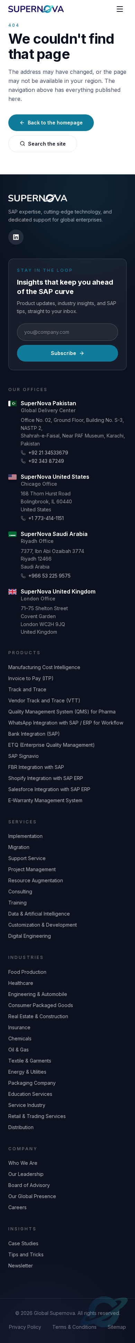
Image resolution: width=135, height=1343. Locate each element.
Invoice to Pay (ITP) (31, 678)
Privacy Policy (25, 1327)
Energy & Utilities (27, 1072)
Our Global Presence (32, 1196)
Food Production (27, 972)
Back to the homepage (55, 122)
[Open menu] (120, 9)
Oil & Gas (18, 1049)
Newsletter (20, 1265)
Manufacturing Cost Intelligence (44, 667)
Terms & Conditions (74, 1327)
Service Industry (26, 1105)
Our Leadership (26, 1174)
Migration (18, 847)
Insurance (19, 1027)
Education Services (30, 1094)
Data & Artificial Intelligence (39, 914)
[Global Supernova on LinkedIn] (16, 237)
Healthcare (20, 983)
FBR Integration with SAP (36, 767)
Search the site (47, 144)
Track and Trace (27, 689)
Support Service (27, 858)
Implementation (25, 836)
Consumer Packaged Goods (40, 1005)
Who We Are (22, 1163)
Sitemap (117, 1327)
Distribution (21, 1127)
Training (17, 903)
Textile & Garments (29, 1061)
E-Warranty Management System (45, 800)
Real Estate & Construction (38, 1016)
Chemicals (20, 1038)
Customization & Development (42, 925)
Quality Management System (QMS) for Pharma (62, 711)
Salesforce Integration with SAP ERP (49, 789)
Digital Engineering (29, 936)
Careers (17, 1207)
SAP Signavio (23, 756)
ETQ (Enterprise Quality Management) (51, 745)
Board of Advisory (29, 1185)
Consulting (20, 891)
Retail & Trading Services (37, 1116)
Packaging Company (32, 1083)
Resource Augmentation (35, 880)
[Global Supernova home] (36, 9)
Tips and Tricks (26, 1254)
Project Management (32, 869)
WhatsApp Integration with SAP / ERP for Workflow (65, 723)
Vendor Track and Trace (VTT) (44, 700)
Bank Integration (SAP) (34, 734)
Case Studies (23, 1243)
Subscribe (63, 353)
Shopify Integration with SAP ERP (45, 778)
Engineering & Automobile (37, 994)
